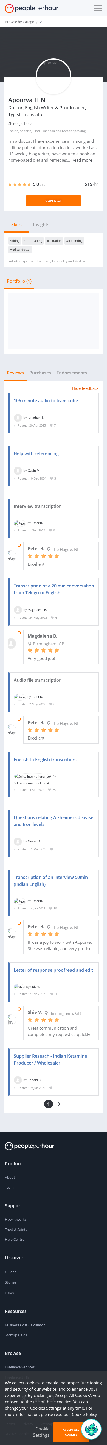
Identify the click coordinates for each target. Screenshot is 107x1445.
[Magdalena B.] (18, 609)
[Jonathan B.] (18, 417)
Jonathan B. (36, 417)
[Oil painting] (53, 321)
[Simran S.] (18, 841)
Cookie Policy (84, 1414)
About (10, 1177)
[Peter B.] (20, 523)
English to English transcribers (45, 760)
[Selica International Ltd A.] (32, 776)
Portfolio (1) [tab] (19, 281)
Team (9, 1187)
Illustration (54, 241)
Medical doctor (20, 249)
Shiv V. (35, 987)
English (13, 131)
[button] (96, 8)
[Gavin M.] (18, 470)
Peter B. (37, 523)
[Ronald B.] (18, 1080)
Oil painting (74, 241)
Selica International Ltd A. (32, 783)
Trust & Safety (16, 1229)
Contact (53, 200)
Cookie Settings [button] (41, 1432)
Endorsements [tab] (72, 373)
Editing (14, 241)
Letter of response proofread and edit (53, 970)
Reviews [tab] (15, 373)
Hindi (37, 131)
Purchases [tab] (40, 373)
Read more (82, 160)
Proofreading (33, 241)
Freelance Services (20, 1367)
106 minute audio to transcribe (46, 400)
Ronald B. (34, 1080)
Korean (67, 131)
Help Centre (14, 1239)
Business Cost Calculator (25, 1325)
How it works (15, 1219)
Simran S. (34, 841)
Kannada (48, 131)
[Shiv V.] (19, 987)
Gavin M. (34, 470)
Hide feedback (85, 388)
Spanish (25, 131)
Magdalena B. (37, 609)
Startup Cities (16, 1334)
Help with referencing (36, 453)
